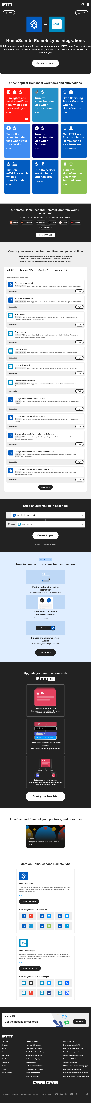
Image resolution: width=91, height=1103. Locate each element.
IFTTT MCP (5, 1055)
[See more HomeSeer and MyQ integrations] (63, 926)
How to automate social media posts (75, 1072)
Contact (35, 1094)
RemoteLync (46, 40)
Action (19, 317)
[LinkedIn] (61, 1094)
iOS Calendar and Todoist (34, 1069)
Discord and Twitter (32, 1076)
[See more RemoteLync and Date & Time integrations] (27, 983)
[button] (88, 4)
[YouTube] (71, 1094)
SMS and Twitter (31, 1062)
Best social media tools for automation (76, 1076)
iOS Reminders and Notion (35, 1066)
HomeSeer (16, 40)
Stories (4, 1048)
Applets (4, 1052)
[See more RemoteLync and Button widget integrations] (27, 993)
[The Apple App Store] (39, 1083)
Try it (79, 291)
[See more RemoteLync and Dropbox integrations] (63, 983)
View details (13, 291)
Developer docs (7, 1072)
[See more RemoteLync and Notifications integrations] (45, 983)
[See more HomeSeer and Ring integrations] (27, 926)
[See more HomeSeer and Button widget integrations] (27, 916)
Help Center (6, 1059)
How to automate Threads (72, 1069)
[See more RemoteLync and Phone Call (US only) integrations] (63, 993)
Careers (15, 1094)
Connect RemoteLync (30, 968)
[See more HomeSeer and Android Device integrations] (45, 926)
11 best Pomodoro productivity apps (75, 1066)
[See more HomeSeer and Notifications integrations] (63, 916)
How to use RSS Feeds (71, 1059)
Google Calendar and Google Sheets (38, 1052)
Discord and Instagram (33, 1045)
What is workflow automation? (73, 1055)
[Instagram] (66, 1094)
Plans (4, 1069)
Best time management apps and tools (76, 1052)
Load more (45, 487)
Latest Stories (69, 1041)
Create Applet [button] (45, 535)
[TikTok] (81, 1094)
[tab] (10, 270)
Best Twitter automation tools (73, 1048)
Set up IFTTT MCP (45, 235)
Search (4, 1066)
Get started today (45, 63)
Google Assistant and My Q (35, 1055)
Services (5, 1045)
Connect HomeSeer (29, 901)
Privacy (43, 1094)
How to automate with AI (71, 1045)
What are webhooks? (70, 1062)
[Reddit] (86, 1094)
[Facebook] (56, 1094)
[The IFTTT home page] (7, 4)
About (50, 1094)
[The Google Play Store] (52, 1083)
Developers (6, 1094)
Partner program (25, 1094)
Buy (20, 895)
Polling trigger (21, 286)
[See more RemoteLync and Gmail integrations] (45, 993)
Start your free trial (45, 796)
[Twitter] (76, 1094)
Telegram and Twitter (33, 1072)
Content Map (6, 1062)
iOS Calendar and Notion (34, 1048)
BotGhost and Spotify (33, 1059)
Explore (5, 1041)
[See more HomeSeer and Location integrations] (45, 916)
